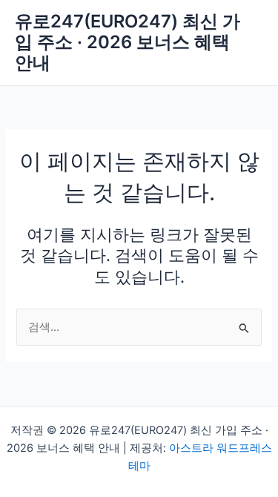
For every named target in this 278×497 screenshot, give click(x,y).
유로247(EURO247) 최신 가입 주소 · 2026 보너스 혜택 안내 (127, 42)
